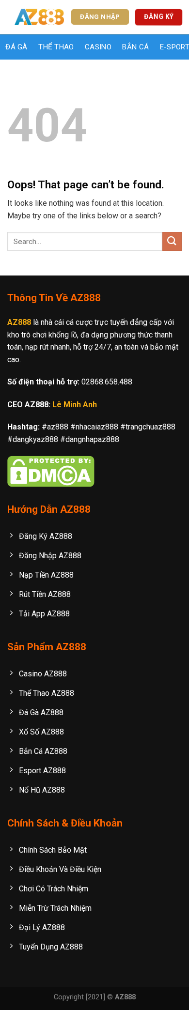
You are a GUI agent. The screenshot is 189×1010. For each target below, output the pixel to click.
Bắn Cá (135, 47)
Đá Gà (16, 47)
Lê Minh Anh (74, 404)
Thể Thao (56, 47)
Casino (98, 47)
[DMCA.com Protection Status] (50, 470)
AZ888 (19, 322)
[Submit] (172, 241)
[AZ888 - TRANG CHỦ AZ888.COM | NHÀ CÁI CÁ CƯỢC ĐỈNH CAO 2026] (39, 17)
